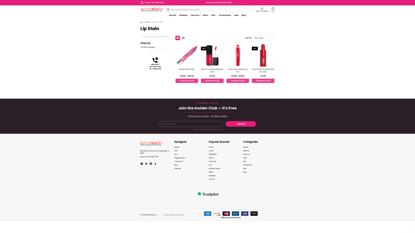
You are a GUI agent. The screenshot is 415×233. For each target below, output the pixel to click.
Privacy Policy (180, 215)
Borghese (212, 176)
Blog (244, 15)
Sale (175, 151)
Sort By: (248, 38)
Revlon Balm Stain (186, 69)
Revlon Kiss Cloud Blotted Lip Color (263, 70)
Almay (211, 158)
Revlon (211, 147)
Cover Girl (212, 161)
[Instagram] (151, 164)
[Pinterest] (146, 164)
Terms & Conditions (169, 215)
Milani (211, 172)
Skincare (195, 15)
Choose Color (187, 81)
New (236, 15)
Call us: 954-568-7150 (154, 2)
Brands (172, 15)
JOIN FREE (240, 124)
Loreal (211, 151)
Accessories (225, 15)
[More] (188, 15)
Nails (205, 15)
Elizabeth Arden (214, 168)
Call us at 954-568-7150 (149, 157)
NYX (210, 165)
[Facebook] (142, 164)
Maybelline (213, 154)
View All (211, 179)
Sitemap (177, 168)
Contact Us (178, 161)
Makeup (183, 15)
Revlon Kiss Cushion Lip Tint (237, 70)
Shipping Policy (179, 158)
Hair (213, 15)
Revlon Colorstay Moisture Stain (212, 70)
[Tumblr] (155, 164)
